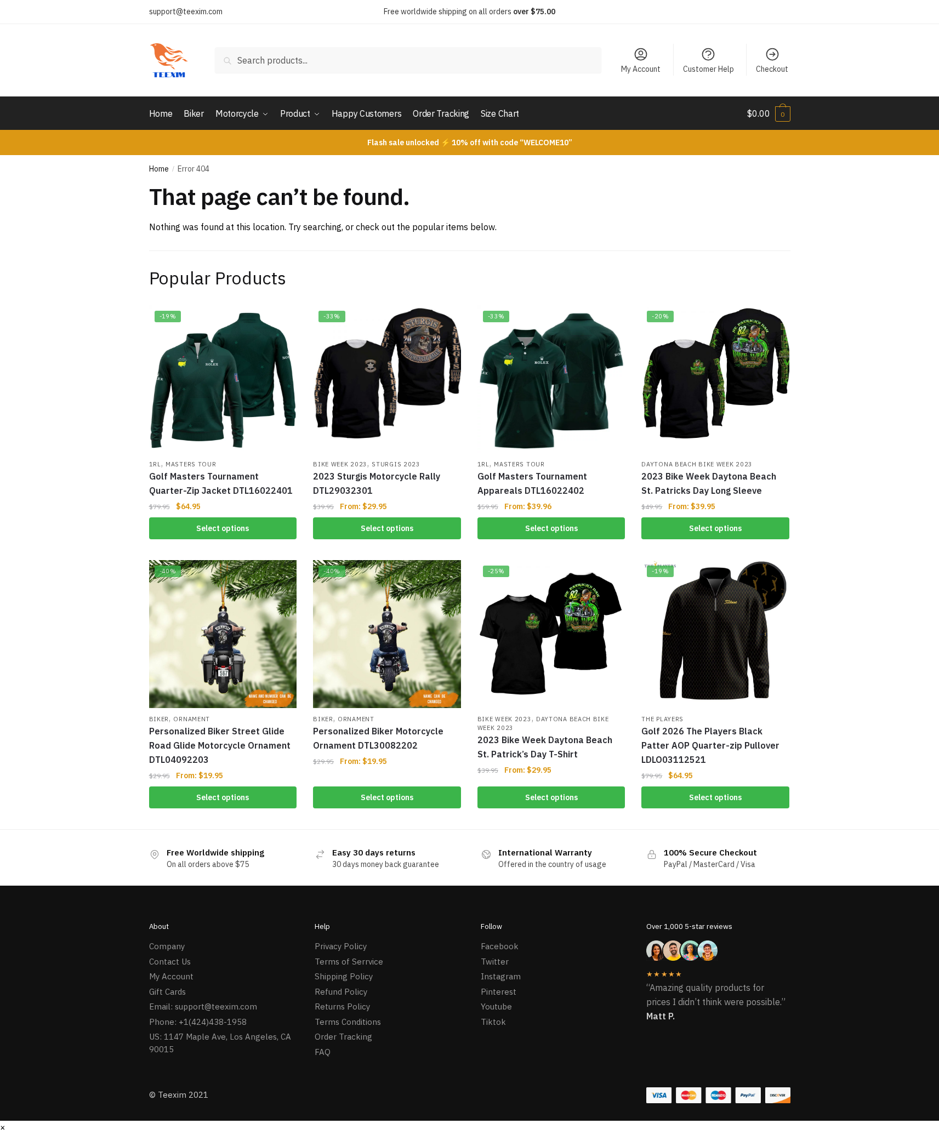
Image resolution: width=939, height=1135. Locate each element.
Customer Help (708, 69)
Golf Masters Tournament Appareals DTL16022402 (532, 483)
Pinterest (498, 991)
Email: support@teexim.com (203, 1006)
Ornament (191, 719)
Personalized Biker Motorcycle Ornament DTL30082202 (378, 738)
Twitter (495, 961)
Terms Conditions (348, 1022)
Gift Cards (167, 991)
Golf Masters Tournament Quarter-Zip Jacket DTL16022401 (221, 483)
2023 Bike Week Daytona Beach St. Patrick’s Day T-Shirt (544, 747)
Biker (159, 719)
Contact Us (170, 961)
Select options (222, 528)
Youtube (496, 1006)
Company (167, 946)
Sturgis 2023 (396, 464)
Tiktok (493, 1022)
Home (159, 169)
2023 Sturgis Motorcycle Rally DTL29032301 (376, 483)
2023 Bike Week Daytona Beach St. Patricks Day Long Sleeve (708, 483)
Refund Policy (341, 991)
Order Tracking (343, 1036)
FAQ (323, 1052)
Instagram (501, 976)
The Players (662, 719)
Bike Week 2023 (340, 464)
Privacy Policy (341, 946)
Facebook (500, 946)
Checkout (772, 69)
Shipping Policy (344, 976)
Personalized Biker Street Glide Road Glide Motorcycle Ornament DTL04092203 (220, 745)
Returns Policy (342, 1006)
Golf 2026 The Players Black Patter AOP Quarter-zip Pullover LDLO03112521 (710, 745)
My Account (641, 69)
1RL (155, 464)
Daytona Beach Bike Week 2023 (697, 464)
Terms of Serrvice (349, 961)
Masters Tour (191, 464)
